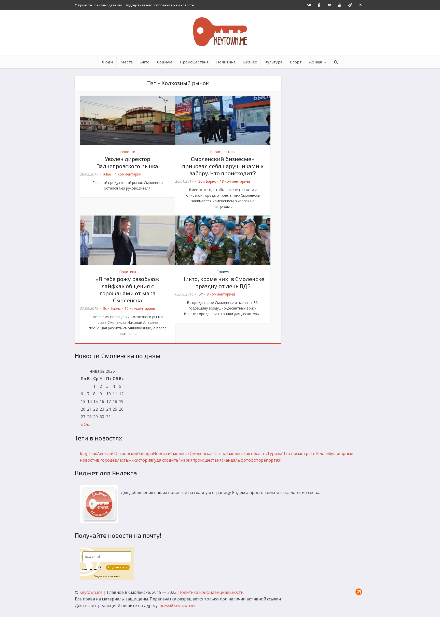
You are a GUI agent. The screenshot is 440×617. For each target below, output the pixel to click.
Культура (273, 61)
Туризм (274, 453)
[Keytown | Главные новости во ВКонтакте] (309, 5)
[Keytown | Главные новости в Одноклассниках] (319, 5)
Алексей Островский (117, 453)
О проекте (83, 5)
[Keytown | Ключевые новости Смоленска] (220, 31)
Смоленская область (246, 453)
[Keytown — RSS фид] (360, 5)
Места (126, 61)
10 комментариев (140, 308)
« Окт (86, 424)
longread (88, 453)
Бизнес (250, 61)
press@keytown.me (178, 605)
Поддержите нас (138, 5)
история (144, 460)
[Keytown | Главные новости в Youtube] (340, 5)
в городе (106, 460)
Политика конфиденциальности (210, 592)
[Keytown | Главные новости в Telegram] (350, 5)
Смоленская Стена (208, 453)
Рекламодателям (108, 5)
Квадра (145, 453)
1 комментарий (128, 174)
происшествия (207, 460)
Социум (164, 61)
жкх (132, 460)
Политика (226, 61)
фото (246, 460)
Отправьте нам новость (174, 5)
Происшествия (194, 61)
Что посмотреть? (299, 453)
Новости (127, 151)
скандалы (231, 460)
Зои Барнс (207, 181)
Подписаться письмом (107, 576)
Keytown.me (91, 592)
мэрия (186, 460)
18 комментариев (235, 181)
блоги (323, 453)
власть (121, 460)
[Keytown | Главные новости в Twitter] (329, 5)
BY (200, 294)
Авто (144, 61)
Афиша (315, 61)
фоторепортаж (266, 460)
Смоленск (180, 453)
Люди (107, 61)
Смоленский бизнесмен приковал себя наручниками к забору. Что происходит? (223, 165)
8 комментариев (221, 294)
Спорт (295, 61)
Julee (107, 174)
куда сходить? (166, 460)
